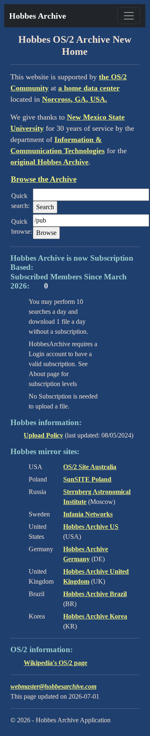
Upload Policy (43, 435)
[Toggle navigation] (128, 15)
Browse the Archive (43, 179)
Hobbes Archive (37, 15)
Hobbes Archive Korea (95, 616)
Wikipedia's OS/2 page (55, 662)
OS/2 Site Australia (89, 466)
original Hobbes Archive (49, 162)
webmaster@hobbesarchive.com (53, 686)
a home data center (89, 88)
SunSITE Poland (87, 479)
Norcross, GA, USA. (74, 99)
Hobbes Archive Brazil (95, 593)
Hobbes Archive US (90, 526)
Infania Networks (88, 514)
